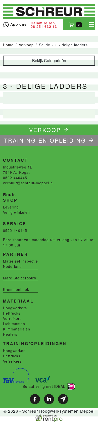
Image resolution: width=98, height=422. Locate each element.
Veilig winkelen (16, 212)
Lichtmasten (14, 323)
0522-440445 (15, 177)
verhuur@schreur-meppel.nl (28, 182)
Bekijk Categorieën (49, 60)
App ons (18, 24)
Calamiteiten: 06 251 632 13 (44, 24)
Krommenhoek (16, 289)
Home (8, 44)
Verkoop (26, 44)
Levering (11, 206)
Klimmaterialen (16, 328)
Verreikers (12, 318)
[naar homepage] (49, 11)
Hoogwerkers (15, 307)
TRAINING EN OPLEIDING (45, 140)
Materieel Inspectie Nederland (20, 264)
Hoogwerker (14, 350)
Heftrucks (11, 313)
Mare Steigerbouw (19, 277)
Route (9, 194)
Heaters (10, 334)
